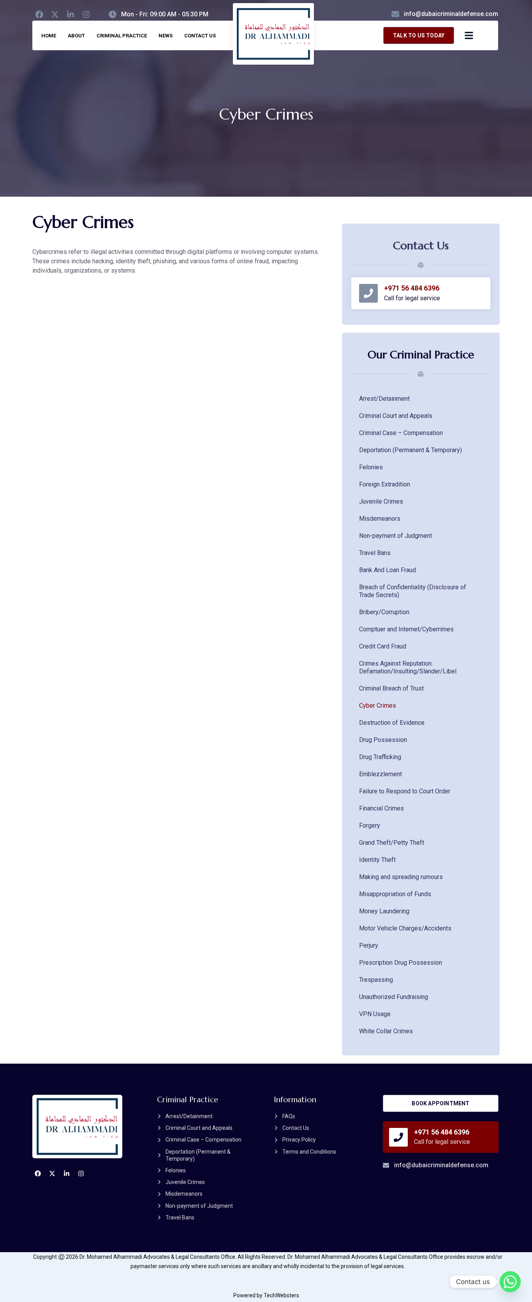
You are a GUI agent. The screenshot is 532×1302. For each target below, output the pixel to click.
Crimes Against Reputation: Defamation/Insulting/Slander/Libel (407, 667)
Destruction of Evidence (392, 722)
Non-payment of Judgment (395, 535)
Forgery (369, 825)
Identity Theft (377, 859)
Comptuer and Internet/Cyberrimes (406, 629)
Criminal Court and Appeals (395, 415)
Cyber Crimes (377, 705)
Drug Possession (383, 739)
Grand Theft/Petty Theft (391, 842)
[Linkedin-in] (70, 14)
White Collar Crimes (386, 1031)
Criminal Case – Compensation (401, 433)
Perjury (368, 945)
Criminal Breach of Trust (391, 688)
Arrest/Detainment (384, 398)
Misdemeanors (379, 518)
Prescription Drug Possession (400, 962)
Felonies (371, 467)
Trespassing (376, 979)
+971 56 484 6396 (411, 288)
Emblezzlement (380, 774)
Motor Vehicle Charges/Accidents (405, 928)
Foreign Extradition (384, 484)
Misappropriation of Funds (395, 894)
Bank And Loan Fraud (387, 570)
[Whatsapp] (510, 1281)
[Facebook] (39, 14)
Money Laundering (384, 911)
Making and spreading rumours (401, 877)
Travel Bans (375, 553)
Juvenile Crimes (381, 501)
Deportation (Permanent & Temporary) (410, 450)
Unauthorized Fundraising (393, 997)
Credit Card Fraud (382, 646)
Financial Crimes (381, 808)
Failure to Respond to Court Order (404, 791)
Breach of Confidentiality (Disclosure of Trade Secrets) (412, 591)
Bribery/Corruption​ (384, 612)
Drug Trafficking (380, 757)
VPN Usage (375, 1014)
